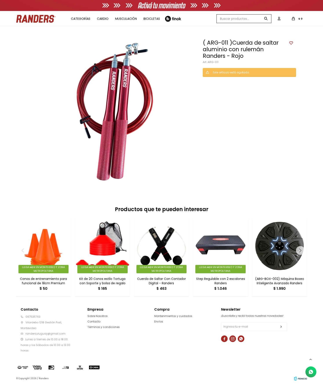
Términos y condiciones (103, 327)
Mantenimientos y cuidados (173, 316)
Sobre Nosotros (97, 316)
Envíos (158, 321)
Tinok (173, 18)
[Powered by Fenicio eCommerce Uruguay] (300, 378)
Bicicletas (151, 18)
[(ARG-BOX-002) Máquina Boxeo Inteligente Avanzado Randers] (279, 246)
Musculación (126, 18)
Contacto (93, 321)
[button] (265, 18)
